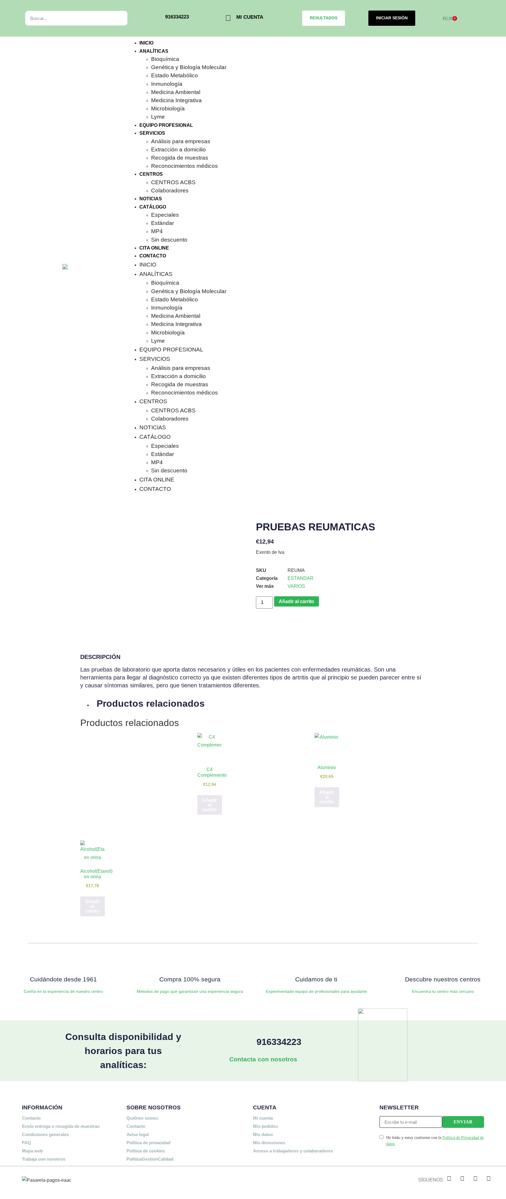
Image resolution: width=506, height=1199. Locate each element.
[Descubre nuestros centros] (442, 961)
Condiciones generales (45, 1134)
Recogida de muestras (179, 158)
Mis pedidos (265, 1126)
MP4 (157, 231)
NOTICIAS (150, 198)
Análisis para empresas (180, 141)
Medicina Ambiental (175, 92)
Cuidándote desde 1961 (63, 979)
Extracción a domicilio (178, 149)
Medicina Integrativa (176, 100)
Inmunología (166, 84)
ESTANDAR (301, 578)
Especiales (165, 215)
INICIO (146, 42)
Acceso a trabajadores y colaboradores (293, 1150)
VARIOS (296, 586)
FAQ (26, 1142)
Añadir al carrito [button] (209, 805)
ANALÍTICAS (153, 51)
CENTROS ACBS (173, 182)
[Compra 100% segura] (189, 961)
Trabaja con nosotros (43, 1159)
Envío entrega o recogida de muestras (61, 1126)
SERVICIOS (152, 133)
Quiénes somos (142, 1118)
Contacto (31, 1118)
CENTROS (151, 174)
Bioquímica (165, 59)
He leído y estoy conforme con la (435, 1140)
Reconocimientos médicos (184, 166)
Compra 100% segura (189, 979)
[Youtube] (488, 1178)
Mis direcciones (269, 1142)
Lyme (158, 117)
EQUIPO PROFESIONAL (166, 125)
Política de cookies (145, 1150)
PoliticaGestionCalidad (149, 1159)
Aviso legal (137, 1134)
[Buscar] (116, 18)
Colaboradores (170, 190)
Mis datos (263, 1134)
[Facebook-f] (449, 1178)
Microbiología (168, 108)
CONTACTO (152, 255)
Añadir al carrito (296, 601)
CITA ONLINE (154, 247)
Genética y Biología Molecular (188, 67)
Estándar (162, 223)
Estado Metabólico (174, 75)
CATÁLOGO (152, 206)
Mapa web (32, 1150)
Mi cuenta (263, 1118)
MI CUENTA (249, 17)
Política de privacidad (148, 1142)
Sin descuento (169, 240)
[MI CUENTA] (228, 18)
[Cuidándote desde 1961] (63, 961)
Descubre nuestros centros (443, 979)
